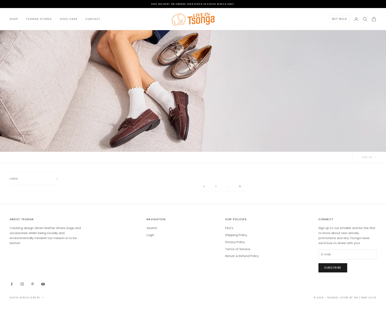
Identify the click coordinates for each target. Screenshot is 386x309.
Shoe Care (68, 19)
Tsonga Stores (39, 19)
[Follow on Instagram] (22, 284)
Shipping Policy (236, 235)
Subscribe (332, 268)
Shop (14, 19)
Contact (92, 19)
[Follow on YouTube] (43, 284)
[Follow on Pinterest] (33, 284)
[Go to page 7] (204, 186)
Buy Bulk (339, 19)
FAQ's (229, 228)
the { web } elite (365, 297)
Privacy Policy (235, 242)
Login (150, 235)
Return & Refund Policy (242, 256)
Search (152, 228)
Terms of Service (237, 249)
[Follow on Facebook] (12, 284)
